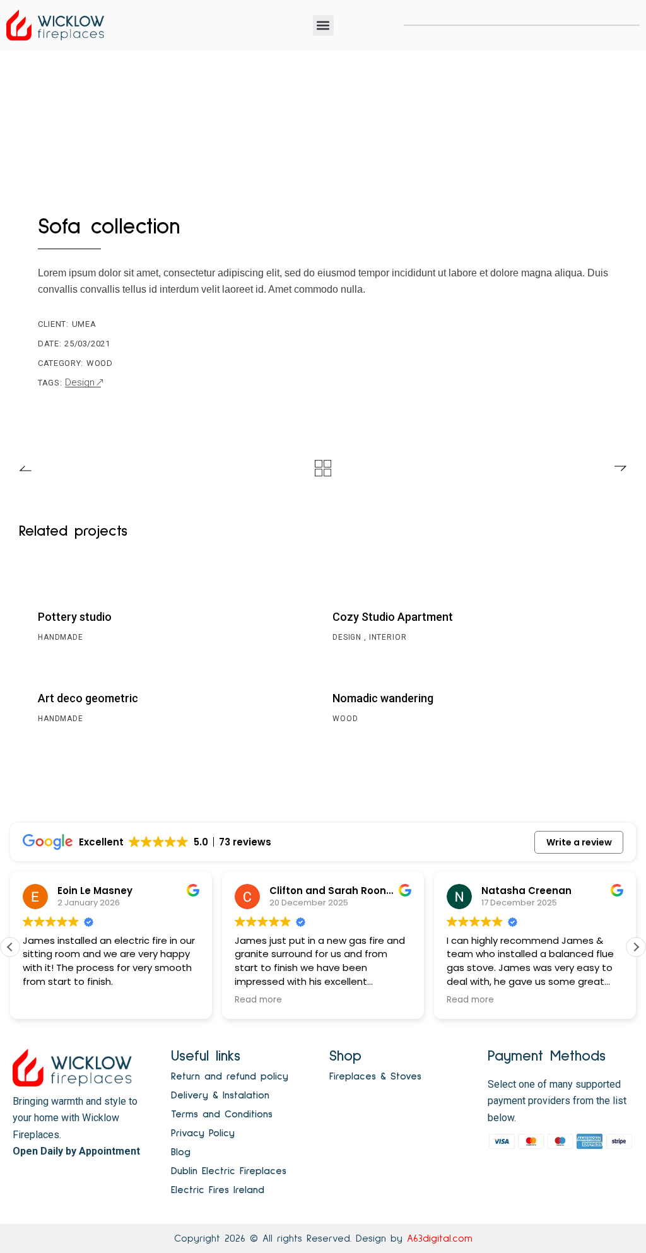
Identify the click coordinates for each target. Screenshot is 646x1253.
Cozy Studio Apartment (392, 616)
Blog (181, 1152)
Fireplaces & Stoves (375, 1076)
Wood (99, 363)
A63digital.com (440, 1238)
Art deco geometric (88, 698)
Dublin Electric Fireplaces (228, 1171)
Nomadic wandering (382, 698)
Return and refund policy (229, 1076)
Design (80, 382)
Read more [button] (218, 1000)
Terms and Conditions (222, 1114)
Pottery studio (75, 616)
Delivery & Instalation (220, 1095)
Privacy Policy (203, 1133)
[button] (323, 25)
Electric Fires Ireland (217, 1190)
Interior (388, 637)
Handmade (60, 637)
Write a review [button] (579, 842)
